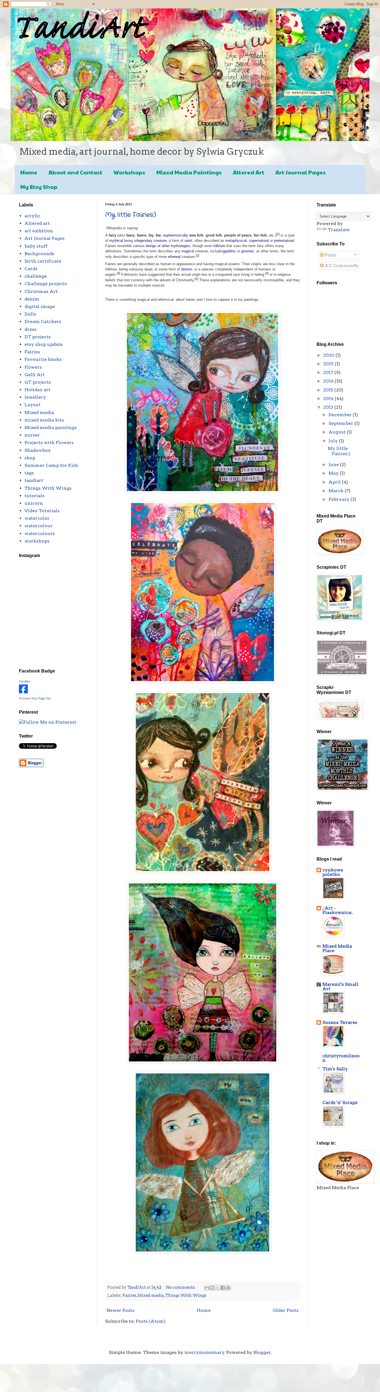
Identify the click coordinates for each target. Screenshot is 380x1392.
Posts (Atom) (151, 1321)
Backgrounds (39, 253)
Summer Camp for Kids (51, 465)
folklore (219, 246)
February (340, 499)
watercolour (38, 525)
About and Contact (75, 172)
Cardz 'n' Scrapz (339, 1102)
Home (28, 172)
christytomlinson (341, 1058)
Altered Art (248, 172)
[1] (278, 234)
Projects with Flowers (49, 442)
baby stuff (36, 246)
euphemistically (175, 235)
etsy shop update (43, 344)
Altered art (37, 223)
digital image (39, 306)
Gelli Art (34, 374)
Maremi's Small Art (340, 986)
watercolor (37, 518)
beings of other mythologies (168, 246)
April (335, 482)
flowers (33, 367)
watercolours (39, 533)
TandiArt (24, 681)
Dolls (30, 314)
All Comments (341, 265)
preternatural (284, 240)
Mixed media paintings (50, 427)
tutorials (34, 495)
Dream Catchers (42, 321)
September (341, 423)
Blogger (262, 1352)
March (337, 490)
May (334, 473)
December (341, 414)
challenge (35, 276)
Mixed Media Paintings (189, 172)
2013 (328, 407)
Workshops (129, 172)
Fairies (129, 1295)
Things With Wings (185, 1295)
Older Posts (285, 1310)
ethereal (174, 257)
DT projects (37, 336)
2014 (329, 398)
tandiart (33, 480)
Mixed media (151, 1295)
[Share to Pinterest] (228, 1287)
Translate (339, 229)
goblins (230, 251)
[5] (196, 278)
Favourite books (42, 359)
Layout (32, 404)
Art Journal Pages (300, 172)
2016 (329, 381)
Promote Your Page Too (35, 698)
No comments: (181, 1287)
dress (30, 329)
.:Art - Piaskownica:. (337, 910)
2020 (329, 355)
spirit (188, 240)
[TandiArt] (23, 691)
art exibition (38, 230)
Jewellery (35, 397)
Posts (330, 255)
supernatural (259, 240)
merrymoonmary (204, 1352)
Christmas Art (41, 291)
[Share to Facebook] (223, 1287)
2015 (328, 390)
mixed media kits (44, 420)
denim (31, 299)
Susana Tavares (339, 1022)
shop (29, 457)
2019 (329, 363)
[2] (197, 255)
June (334, 464)
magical (187, 251)
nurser (32, 435)
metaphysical (236, 240)
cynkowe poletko (332, 872)
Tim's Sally (335, 1068)
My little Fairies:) (130, 214)
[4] (266, 273)
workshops (37, 541)
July (334, 441)
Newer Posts (120, 1310)
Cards (31, 268)
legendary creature (152, 240)
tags (29, 473)
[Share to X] (217, 1287)
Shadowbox (37, 450)
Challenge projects (45, 283)
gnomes (247, 251)
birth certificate (42, 261)
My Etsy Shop (39, 187)
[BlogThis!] (212, 1287)
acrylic (32, 215)
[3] (118, 273)
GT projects (37, 382)
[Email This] (207, 1287)
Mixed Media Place (337, 948)
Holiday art (37, 389)
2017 (328, 372)
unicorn (33, 503)
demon (186, 269)
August (338, 432)
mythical (116, 240)
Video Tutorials (42, 510)
